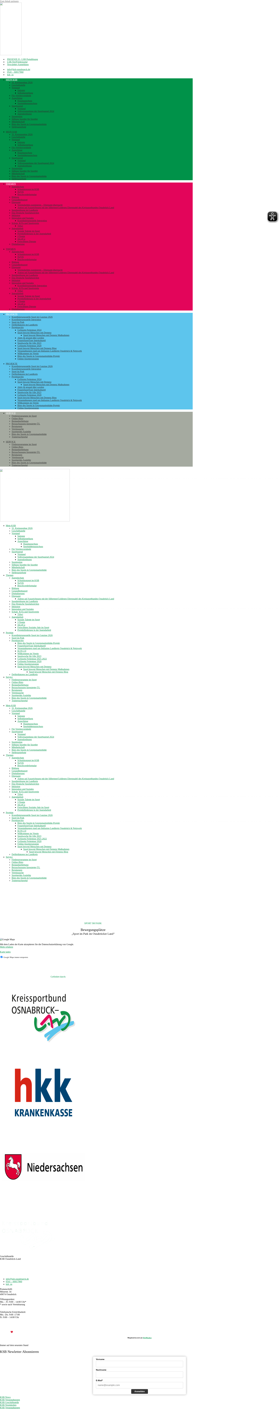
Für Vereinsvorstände (21, 95)
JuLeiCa (21, 239)
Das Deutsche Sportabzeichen (25, 213)
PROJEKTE (12, 314)
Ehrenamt (16, 202)
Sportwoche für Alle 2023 (29, 343)
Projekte (9, 632)
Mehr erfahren (6, 947)
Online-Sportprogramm (28, 359)
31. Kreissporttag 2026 (22, 82)
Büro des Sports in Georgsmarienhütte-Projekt (38, 356)
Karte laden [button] (5, 952)
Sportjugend (17, 106)
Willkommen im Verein (28, 353)
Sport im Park (18, 322)
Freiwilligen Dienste (26, 241)
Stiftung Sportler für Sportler (25, 119)
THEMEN (11, 184)
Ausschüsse (17, 98)
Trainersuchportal (20, 437)
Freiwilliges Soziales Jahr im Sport (33, 627)
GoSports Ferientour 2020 (29, 345)
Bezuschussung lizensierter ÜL (26, 424)
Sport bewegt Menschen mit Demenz (34, 332)
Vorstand (16, 87)
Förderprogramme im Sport (24, 416)
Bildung (15, 197)
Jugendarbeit (17, 228)
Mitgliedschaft (18, 121)
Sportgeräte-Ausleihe (21, 431)
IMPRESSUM (130, 1327)
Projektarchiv (18, 327)
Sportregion (17, 116)
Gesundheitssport (19, 199)
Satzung (21, 90)
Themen (9, 575)
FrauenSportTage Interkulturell (31, 340)
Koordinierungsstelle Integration (32, 220)
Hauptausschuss (24, 101)
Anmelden (139, 1391)
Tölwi (20, 226)
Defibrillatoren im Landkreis (25, 325)
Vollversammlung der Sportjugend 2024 (35, 111)
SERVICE (11, 413)
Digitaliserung (18, 244)
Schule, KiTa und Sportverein (25, 223)
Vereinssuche (18, 429)
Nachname (101, 1370)
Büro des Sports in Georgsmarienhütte (29, 124)
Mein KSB (11, 79)
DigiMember (147, 1338)
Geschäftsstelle (18, 85)
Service (9, 677)
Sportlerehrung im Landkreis (25, 210)
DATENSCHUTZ (147, 1327)
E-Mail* (99, 1380)
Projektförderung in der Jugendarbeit (34, 233)
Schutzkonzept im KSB (28, 189)
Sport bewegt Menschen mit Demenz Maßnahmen (46, 335)
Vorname (100, 1359)
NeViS (20, 192)
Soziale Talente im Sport (28, 231)
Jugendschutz (18, 186)
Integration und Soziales (23, 218)
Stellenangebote (19, 127)
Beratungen (17, 426)
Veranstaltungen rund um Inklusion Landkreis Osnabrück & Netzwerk (49, 351)
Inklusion (16, 215)
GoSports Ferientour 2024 (29, 330)
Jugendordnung (24, 114)
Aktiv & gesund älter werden (30, 338)
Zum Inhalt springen (9, 1)
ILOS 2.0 (21, 651)
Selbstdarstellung (25, 93)
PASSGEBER (23, 1332)
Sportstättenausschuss (27, 103)
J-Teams (21, 236)
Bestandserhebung (20, 421)
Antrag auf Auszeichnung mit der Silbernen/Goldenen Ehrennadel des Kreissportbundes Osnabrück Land (65, 207)
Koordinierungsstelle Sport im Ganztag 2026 (32, 317)
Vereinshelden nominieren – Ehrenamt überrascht (39, 205)
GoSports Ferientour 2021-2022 (32, 659)
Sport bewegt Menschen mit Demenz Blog (37, 348)
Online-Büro (17, 418)
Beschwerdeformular (27, 194)
